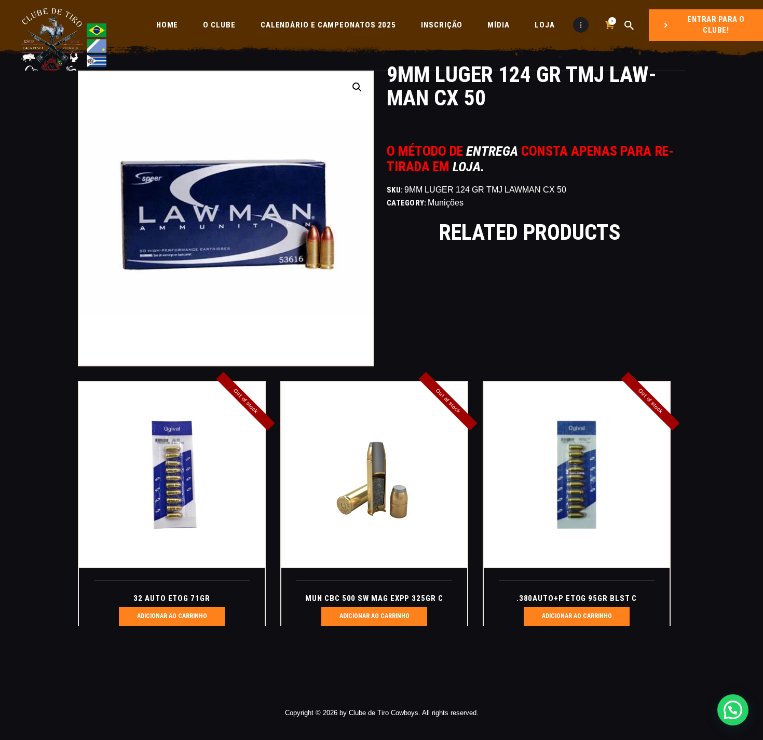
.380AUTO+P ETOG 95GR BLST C (576, 598)
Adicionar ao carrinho (172, 616)
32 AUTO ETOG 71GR (171, 598)
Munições (446, 202)
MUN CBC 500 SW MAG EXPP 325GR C (374, 598)
